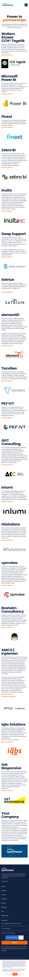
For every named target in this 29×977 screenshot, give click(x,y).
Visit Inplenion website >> (8, 696)
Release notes (5, 915)
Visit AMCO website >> (7, 694)
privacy (13, 933)
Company (3, 899)
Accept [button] (15, 974)
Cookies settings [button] (8, 974)
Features (3, 894)
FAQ (2, 911)
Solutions (3, 890)
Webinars (3, 907)
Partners (3, 903)
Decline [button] (20, 974)
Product (3, 886)
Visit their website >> (7, 94)
